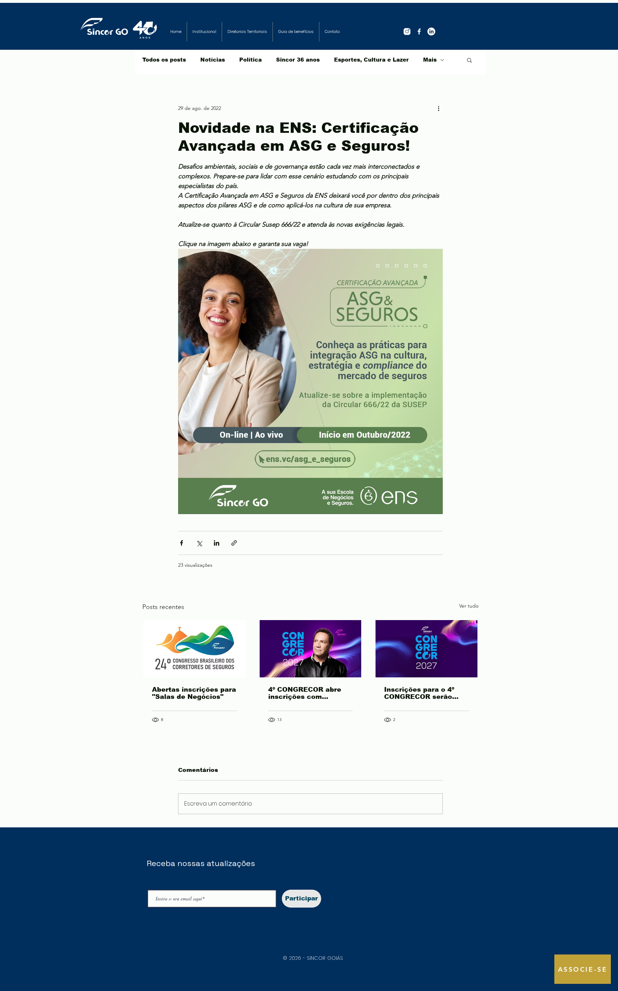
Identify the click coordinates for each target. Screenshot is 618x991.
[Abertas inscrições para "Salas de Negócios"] (194, 648)
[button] (469, 60)
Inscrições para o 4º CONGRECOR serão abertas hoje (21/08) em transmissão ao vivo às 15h (425, 693)
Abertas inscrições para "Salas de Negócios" (194, 693)
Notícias (212, 60)
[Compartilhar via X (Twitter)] (199, 543)
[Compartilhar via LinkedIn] (216, 543)
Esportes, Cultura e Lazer (371, 60)
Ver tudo (469, 606)
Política (250, 60)
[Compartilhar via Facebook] (181, 543)
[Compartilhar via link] (234, 543)
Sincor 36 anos (298, 60)
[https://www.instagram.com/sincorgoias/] (407, 31)
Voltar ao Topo (11, 957)
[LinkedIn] (431, 31)
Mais (430, 60)
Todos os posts (164, 60)
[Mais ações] (438, 108)
